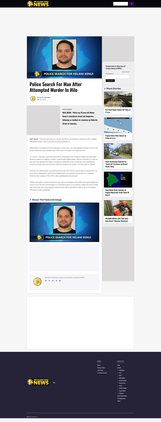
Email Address (110, 74)
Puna (120, 385)
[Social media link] (46, 280)
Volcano (121, 393)
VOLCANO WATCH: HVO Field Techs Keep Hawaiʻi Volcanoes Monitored (116, 219)
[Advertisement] (80, 22)
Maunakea (122, 378)
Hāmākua (121, 370)
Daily (118, 365)
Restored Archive (122, 396)
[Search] (131, 4)
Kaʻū (120, 375)
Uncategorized (121, 398)
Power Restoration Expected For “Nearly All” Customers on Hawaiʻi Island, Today (116, 164)
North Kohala (122, 380)
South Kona (122, 391)
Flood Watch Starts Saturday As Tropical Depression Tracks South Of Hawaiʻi (117, 192)
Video (118, 401)
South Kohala (122, 388)
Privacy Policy (101, 368)
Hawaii (119, 368)
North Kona (122, 383)
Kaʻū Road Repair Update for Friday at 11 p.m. (117, 110)
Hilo (120, 373)
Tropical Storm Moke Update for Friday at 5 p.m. (115, 136)
